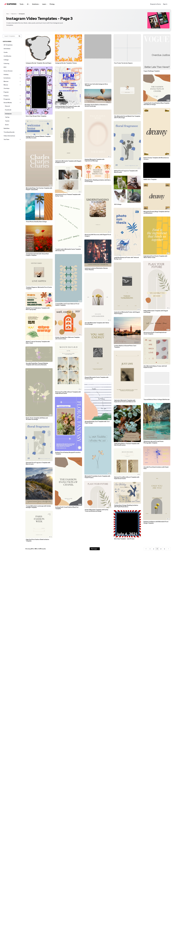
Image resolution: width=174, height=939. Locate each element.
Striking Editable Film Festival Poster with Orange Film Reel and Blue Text (67, 107)
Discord (7, 106)
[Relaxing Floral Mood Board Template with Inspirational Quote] (68, 366)
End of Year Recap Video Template (36, 116)
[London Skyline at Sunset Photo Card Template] (127, 330)
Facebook (8, 110)
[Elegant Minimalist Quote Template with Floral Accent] (97, 352)
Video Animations (9, 136)
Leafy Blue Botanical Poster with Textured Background (126, 258)
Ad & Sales (7, 48)
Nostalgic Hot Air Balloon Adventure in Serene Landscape (96, 105)
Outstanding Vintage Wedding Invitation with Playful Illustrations (126, 505)
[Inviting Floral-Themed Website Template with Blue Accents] (39, 127)
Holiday (6, 74)
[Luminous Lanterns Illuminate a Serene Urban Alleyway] (97, 253)
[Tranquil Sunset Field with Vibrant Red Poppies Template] (39, 238)
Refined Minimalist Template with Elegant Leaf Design (156, 311)
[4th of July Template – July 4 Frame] (127, 523)
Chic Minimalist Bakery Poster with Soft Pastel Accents (155, 366)
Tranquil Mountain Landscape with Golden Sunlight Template (38, 506)
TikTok (7, 117)
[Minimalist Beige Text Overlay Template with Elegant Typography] (39, 163)
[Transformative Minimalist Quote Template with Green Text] (68, 223)
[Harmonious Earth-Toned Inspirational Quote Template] (156, 323)
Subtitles (6, 128)
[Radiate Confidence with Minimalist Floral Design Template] (156, 496)
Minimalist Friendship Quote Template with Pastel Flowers (97, 476)
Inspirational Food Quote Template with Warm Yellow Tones (155, 256)
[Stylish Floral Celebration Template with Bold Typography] (39, 299)
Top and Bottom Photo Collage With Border (157, 399)
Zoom (7, 124)
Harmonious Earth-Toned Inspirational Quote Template (155, 333)
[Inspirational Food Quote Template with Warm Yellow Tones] (156, 236)
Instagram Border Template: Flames (66, 63)
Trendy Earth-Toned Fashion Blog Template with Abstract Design (157, 103)
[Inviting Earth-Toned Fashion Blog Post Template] (68, 481)
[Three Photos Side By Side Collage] (39, 206)
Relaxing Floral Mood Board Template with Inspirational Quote (68, 392)
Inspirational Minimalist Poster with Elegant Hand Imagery (127, 312)
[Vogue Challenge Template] (156, 51)
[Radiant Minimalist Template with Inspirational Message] (97, 134)
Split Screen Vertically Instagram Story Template (96, 84)
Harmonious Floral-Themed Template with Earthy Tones (68, 195)
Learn (44, 4)
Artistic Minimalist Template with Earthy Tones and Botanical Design (96, 510)
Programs (7, 99)
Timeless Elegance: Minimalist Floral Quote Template (39, 288)
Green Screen (8, 71)
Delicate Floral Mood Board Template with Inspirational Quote (127, 477)
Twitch (7, 121)
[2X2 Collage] (127, 189)
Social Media (8, 102)
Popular (6, 92)
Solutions (35, 4)
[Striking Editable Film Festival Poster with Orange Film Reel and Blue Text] (68, 86)
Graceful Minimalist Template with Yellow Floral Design (97, 323)
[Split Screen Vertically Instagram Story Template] (97, 58)
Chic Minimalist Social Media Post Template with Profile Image (127, 116)
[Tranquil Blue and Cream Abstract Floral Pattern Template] (68, 278)
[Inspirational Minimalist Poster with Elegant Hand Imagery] (127, 286)
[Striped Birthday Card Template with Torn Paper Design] (97, 401)
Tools (21, 4)
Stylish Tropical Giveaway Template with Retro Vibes (38, 342)
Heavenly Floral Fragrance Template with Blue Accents (38, 463)
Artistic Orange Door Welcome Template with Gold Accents (67, 338)
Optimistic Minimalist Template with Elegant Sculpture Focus (68, 161)
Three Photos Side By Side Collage (36, 221)
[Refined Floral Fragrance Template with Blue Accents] (127, 145)
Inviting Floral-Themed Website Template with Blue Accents (38, 137)
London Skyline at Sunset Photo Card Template (125, 346)
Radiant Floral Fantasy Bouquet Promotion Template (68, 453)
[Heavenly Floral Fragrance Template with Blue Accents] (39, 442)
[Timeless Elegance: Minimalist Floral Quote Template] (39, 272)
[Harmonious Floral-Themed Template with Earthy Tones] (68, 179)
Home (7, 13)
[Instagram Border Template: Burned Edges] (39, 47)
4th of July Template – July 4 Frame (124, 539)
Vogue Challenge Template (152, 71)
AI (27, 4)
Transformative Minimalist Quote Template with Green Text (68, 249)
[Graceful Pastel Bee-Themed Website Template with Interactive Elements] (39, 354)
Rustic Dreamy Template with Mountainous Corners (156, 158)
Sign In (165, 4)
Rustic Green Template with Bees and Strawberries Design (37, 418)
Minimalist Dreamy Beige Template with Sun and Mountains (157, 212)
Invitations (7, 78)
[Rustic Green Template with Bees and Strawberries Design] (39, 392)
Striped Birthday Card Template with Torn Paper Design (97, 422)
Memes (6, 81)
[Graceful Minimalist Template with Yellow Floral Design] (97, 297)
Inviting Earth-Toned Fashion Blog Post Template (67, 507)
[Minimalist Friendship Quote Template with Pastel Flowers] (97, 450)
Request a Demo (155, 4)
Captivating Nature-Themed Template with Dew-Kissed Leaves (127, 444)
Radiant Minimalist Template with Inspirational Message (95, 160)
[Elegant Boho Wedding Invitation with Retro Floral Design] (97, 171)
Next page (94, 548)
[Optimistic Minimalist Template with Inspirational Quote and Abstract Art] (127, 375)
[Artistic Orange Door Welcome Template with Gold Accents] (68, 322)
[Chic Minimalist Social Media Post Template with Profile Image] (127, 91)
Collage (6, 60)
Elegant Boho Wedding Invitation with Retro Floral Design (98, 180)
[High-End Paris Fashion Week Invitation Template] (39, 524)
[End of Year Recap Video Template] (39, 91)
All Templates (8, 45)
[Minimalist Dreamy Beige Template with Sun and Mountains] (156, 196)
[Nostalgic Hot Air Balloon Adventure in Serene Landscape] (97, 96)
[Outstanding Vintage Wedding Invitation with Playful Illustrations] (127, 493)
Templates (14, 13)
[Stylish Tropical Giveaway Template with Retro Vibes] (39, 326)
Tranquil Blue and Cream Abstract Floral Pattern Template (67, 304)
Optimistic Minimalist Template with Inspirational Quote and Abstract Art (125, 400)
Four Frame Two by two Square (123, 63)
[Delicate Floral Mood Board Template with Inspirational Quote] (127, 462)
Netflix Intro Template (150, 179)
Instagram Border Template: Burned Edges (38, 63)
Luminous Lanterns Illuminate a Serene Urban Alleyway (96, 268)
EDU (5, 67)
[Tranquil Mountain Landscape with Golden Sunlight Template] (39, 486)
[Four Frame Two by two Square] (127, 47)
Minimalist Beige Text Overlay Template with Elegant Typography (39, 188)
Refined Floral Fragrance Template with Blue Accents (126, 171)
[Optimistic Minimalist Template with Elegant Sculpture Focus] (68, 135)
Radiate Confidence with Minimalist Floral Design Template (156, 522)
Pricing (52, 4)
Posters (6, 95)
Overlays (6, 88)
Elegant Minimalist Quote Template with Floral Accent (97, 378)
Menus (6, 85)
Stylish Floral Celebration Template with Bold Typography (38, 308)
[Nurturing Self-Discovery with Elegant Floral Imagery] (97, 209)
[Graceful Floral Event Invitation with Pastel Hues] (156, 455)
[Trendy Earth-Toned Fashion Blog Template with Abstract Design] (156, 88)
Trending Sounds (9, 132)
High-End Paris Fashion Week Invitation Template (37, 540)
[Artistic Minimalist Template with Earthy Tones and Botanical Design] (97, 494)
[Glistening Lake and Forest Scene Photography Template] (156, 421)
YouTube (6, 139)
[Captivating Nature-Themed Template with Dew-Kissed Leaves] (127, 423)
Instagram (21, 13)
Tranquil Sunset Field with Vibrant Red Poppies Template (37, 254)
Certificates (7, 56)
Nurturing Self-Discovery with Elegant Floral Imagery (98, 235)
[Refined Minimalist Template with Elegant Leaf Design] (156, 285)
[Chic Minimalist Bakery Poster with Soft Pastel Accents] (156, 350)
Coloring (6, 63)
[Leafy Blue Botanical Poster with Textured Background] (127, 232)
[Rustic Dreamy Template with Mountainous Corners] (156, 132)
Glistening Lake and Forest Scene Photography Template (154, 442)
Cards (5, 52)
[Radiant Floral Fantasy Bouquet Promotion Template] (68, 424)
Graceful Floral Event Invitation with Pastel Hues (156, 467)
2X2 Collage (117, 204)
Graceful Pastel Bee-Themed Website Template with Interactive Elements (37, 364)
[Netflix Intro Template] (156, 170)
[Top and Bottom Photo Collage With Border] (156, 384)
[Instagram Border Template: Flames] (68, 47)
